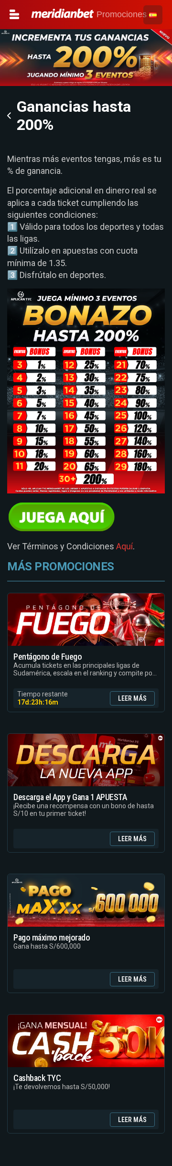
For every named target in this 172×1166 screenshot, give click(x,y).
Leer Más (132, 698)
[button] (152, 14)
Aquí (124, 546)
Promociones (120, 14)
